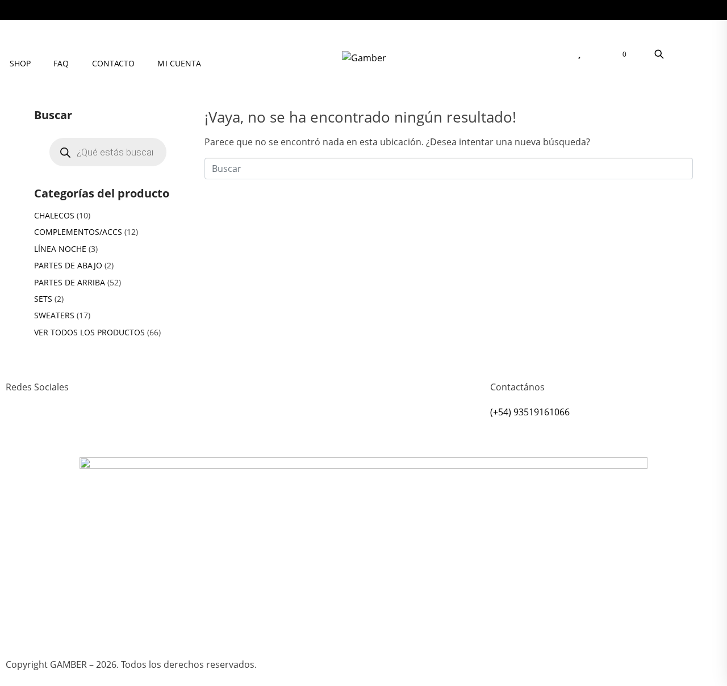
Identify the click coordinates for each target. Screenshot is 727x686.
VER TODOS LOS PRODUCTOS (89, 332)
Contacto (113, 63)
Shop (20, 63)
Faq (61, 63)
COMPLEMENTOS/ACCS (78, 231)
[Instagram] (20, 428)
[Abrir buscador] (658, 54)
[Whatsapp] (50, 428)
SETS (43, 298)
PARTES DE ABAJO (68, 265)
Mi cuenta (179, 63)
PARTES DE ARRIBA (69, 282)
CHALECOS (54, 215)
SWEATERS (54, 315)
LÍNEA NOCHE (60, 248)
